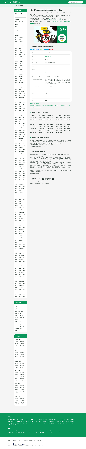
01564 (16, 65)
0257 (20, 114)
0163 (16, 71)
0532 (20, 160)
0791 (20, 220)
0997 (24, 296)
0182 (20, 87)
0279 (24, 125)
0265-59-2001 (33, 128)
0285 (24, 129)
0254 (20, 112)
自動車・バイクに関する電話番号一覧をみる (39, 183)
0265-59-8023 (42, 117)
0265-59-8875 (59, 115)
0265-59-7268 (33, 123)
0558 (24, 171)
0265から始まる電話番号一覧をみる (37, 146)
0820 (16, 225)
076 (16, 209)
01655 (16, 78)
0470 (23, 147)
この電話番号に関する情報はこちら (37, 103)
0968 (20, 280)
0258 (24, 114)
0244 (20, 108)
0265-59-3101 (59, 130)
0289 (24, 130)
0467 (16, 147)
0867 (24, 250)
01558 (16, 63)
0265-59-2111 (67, 128)
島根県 (21, 385)
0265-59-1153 (50, 121)
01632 (20, 71)
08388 (16, 235)
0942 (24, 266)
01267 (16, 41)
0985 (24, 289)
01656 (21, 78)
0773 (24, 214)
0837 (24, 231)
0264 (24, 117)
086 (20, 248)
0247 (16, 110)
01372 (20, 45)
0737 (24, 197)
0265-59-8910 (33, 124)
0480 (23, 151)
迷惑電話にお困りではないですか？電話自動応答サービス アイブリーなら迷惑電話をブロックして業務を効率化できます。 (50, 106)
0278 (20, 125)
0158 (16, 67)
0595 (16, 190)
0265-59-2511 (59, 123)
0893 (16, 261)
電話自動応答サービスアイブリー (36, 440)
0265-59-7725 (50, 132)
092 (16, 265)
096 (23, 276)
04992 (20, 155)
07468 (16, 205)
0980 (23, 285)
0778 (24, 216)
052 (20, 158)
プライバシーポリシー (17, 440)
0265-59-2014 (33, 115)
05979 (16, 192)
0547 (20, 166)
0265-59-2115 (33, 119)
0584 (16, 186)
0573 (20, 179)
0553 (16, 170)
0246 (24, 108)
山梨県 (16, 363)
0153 (20, 60)
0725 (20, 196)
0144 (20, 54)
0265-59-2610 (67, 117)
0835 (16, 231)
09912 (16, 293)
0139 (20, 48)
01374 (16, 46)
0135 (20, 43)
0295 (20, 134)
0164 (16, 74)
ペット (16, 326)
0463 (16, 145)
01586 (20, 67)
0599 (16, 194)
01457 (21, 56)
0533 (24, 160)
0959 (20, 276)
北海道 (16, 341)
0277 (16, 125)
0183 (23, 87)
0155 (21, 61)
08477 (20, 239)
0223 (23, 97)
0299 (20, 136)
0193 (20, 93)
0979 (16, 285)
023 (23, 101)
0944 (20, 268)
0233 (16, 102)
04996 (21, 156)
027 (23, 121)
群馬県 (16, 358)
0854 (20, 244)
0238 (20, 104)
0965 (20, 278)
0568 (20, 177)
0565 (20, 175)
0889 (16, 259)
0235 (24, 102)
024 (23, 104)
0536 (16, 162)
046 (19, 143)
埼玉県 (16, 354)
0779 (16, 218)
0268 (16, 121)
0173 (16, 84)
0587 (16, 188)
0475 (16, 149)
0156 (21, 63)
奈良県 (16, 380)
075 (23, 207)
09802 (16, 287)
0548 (24, 166)
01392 (16, 50)
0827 (20, 227)
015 (24, 58)
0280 (20, 127)
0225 (20, 99)
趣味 (23, 310)
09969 (20, 296)
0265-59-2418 (59, 124)
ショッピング (18, 324)
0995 (24, 294)
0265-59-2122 (42, 124)
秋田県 (16, 345)
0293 (23, 132)
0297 (16, 136)
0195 (16, 95)
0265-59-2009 (50, 115)
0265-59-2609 (67, 121)
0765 (16, 211)
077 (20, 212)
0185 (20, 89)
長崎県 (16, 400)
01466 (20, 58)
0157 (21, 65)
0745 (16, 203)
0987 (20, 291)
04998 (16, 158)
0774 (16, 216)
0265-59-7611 (59, 121)
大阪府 (16, 376)
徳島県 (21, 389)
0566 (24, 175)
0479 (16, 151)
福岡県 (16, 398)
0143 (16, 54)
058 (20, 184)
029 (16, 132)
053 (23, 158)
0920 (20, 265)
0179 (24, 86)
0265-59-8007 (42, 119)
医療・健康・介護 (19, 311)
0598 (21, 192)
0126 (20, 39)
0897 (20, 263)
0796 (20, 222)
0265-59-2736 (50, 128)
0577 (21, 183)
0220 (20, 97)
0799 (20, 224)
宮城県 (21, 343)
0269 (20, 121)
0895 (24, 261)
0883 (23, 255)
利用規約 (26, 440)
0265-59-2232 (67, 123)
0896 (16, 263)
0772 (20, 214)
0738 (16, 199)
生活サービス (18, 306)
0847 (16, 239)
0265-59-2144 (33, 126)
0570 (16, 32)
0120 (16, 15)
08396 (21, 235)
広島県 (21, 387)
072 (22, 194)
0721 (16, 196)
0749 (20, 207)
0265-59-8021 (33, 132)
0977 (20, 283)
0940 (20, 266)
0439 (20, 142)
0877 (20, 253)
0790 (16, 220)
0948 (20, 270)
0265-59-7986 (50, 124)
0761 (20, 209)
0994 (20, 294)
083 (16, 229)
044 (23, 142)
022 (16, 97)
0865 (16, 250)
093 (23, 265)
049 (16, 153)
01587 (16, 69)
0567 (16, 177)
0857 (20, 246)
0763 (23, 209)
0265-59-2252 (48, 56)
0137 (16, 45)
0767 (24, 211)
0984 (20, 289)
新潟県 (16, 365)
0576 (20, 181)
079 (23, 218)
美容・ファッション (19, 315)
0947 (16, 270)
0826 (16, 227)
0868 (16, 252)
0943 (16, 268)
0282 (23, 127)
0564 (16, 175)
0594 (23, 188)
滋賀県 (21, 378)
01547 (16, 61)
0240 (16, 106)
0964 (16, 278)
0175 (24, 84)
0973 (23, 281)
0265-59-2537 (42, 128)
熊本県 (21, 400)
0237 (16, 104)
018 (16, 87)
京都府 (16, 378)
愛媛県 (21, 391)
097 (16, 281)
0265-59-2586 (50, 126)
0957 (16, 276)
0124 (23, 37)
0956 (24, 274)
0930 (16, 266)
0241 (20, 106)
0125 (16, 39)
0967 (16, 280)
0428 (16, 140)
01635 (21, 73)
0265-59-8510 (42, 126)
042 (19, 138)
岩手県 (16, 343)
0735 (16, 197)
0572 (16, 179)
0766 (20, 211)
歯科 (16, 330)
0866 (20, 250)
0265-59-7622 (50, 117)
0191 (23, 91)
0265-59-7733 (50, 119)
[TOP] (13, 5)
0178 (20, 86)
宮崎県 (21, 402)
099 (23, 291)
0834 (23, 229)
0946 (24, 268)
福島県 (16, 347)
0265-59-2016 (33, 121)
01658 (16, 80)
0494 (23, 153)
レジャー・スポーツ (19, 317)
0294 (16, 134)
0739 (20, 199)
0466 (24, 145)
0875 (16, 253)
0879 (24, 253)
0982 (21, 287)
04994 (16, 156)
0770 (23, 212)
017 (20, 82)
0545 (16, 166)
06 (19, 194)
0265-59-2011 (67, 130)
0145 (24, 54)
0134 (16, 43)
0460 (23, 143)
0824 (24, 225)
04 (15, 138)
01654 (20, 76)
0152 (16, 60)
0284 (20, 129)
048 (20, 151)
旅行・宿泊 (17, 310)
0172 (23, 82)
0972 (20, 281)
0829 (24, 227)
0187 (16, 91)
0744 (24, 201)
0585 (20, 186)
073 (23, 196)
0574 (24, 179)
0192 (16, 93)
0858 (24, 246)
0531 (16, 160)
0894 (20, 261)
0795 (16, 222)
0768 (16, 212)
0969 (24, 280)
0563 (24, 173)
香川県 (16, 391)
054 (20, 164)
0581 (23, 184)
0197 (20, 95)
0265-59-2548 (67, 115)
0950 (20, 272)
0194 (24, 93)
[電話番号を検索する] (70, 2)
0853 (16, 244)
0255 (24, 112)
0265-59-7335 (67, 126)
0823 (20, 225)
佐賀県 (21, 398)
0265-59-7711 (59, 128)
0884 (16, 257)
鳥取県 (16, 385)
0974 (16, 283)
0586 (24, 186)
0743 (20, 201)
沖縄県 (22, 404)
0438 (16, 142)
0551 (23, 168)
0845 (20, 237)
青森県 (21, 341)
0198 (24, 95)
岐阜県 (16, 374)
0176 (16, 86)
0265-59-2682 (33, 117)
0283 (16, 129)
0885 (20, 257)
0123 (20, 37)
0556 (16, 171)
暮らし (21, 326)
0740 (24, 199)
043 (20, 140)
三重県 (21, 374)
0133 (21, 41)
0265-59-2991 (59, 117)
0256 (16, 114)
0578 (16, 184)
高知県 (16, 393)
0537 (20, 162)
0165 (16, 76)
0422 (22, 138)
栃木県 (21, 356)
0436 (23, 140)
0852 (21, 242)
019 (20, 91)
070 (16, 21)
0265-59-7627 (42, 123)
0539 (16, 164)
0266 (20, 119)
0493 (20, 153)
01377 (21, 46)
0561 (16, 173)
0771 (16, 214)
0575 (16, 181)
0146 (16, 58)
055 (16, 168)
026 (20, 115)
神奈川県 (22, 352)
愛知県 (21, 372)
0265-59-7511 (42, 121)
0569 (24, 177)
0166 (21, 80)
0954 (16, 274)
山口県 (16, 389)
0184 (16, 89)
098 (20, 285)
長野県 (21, 363)
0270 (16, 123)
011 (16, 37)
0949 (24, 270)
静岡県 (16, 372)
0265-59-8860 (50, 123)
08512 (20, 240)
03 (23, 136)
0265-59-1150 (59, 119)
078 (20, 218)
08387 (20, 233)
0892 (23, 259)
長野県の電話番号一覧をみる (36, 173)
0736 (20, 197)
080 (19, 21)
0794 (24, 220)
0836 (20, 231)
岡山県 (16, 387)
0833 (20, 229)
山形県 (21, 345)
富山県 (21, 365)
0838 (16, 233)
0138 (16, 48)
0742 (16, 201)
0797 (24, 222)
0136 (24, 43)
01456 (16, 56)
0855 (24, 244)
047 (20, 147)
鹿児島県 (17, 404)
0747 (21, 205)
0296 (24, 134)
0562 (20, 173)
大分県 (16, 402)
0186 (24, 89)
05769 (16, 183)
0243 (16, 108)
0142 (21, 52)
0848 (16, 240)
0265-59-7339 (67, 119)
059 (20, 188)
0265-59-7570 (42, 115)
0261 (16, 117)
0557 (20, 171)
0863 (23, 248)
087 (23, 252)
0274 (20, 123)
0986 (16, 291)
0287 (16, 130)
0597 (24, 190)
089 (20, 259)
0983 (16, 289)
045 (16, 143)
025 (23, 110)
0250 (16, 112)
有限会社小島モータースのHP (55, 19)
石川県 (16, 367)
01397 (21, 50)
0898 (24, 263)
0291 (20, 132)
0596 (20, 190)
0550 (20, 168)
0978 (24, 283)
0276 (24, 123)
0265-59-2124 (59, 126)
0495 (16, 155)
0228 (16, 101)
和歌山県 (22, 380)
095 (16, 272)
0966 (24, 278)
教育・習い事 (18, 313)
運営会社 (10, 440)
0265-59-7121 (50, 130)
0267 (24, 119)
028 (16, 127)
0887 (24, 257)
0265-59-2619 (59, 132)
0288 (20, 130)
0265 (16, 119)
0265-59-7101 (42, 132)
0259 (16, 115)
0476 (20, 149)
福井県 (21, 367)
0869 (20, 252)
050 (16, 26)
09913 (21, 293)
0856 (16, 246)
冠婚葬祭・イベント (19, 328)
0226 (24, 99)
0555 (24, 170)
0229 (20, 101)
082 (23, 224)
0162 (21, 69)
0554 (20, 170)
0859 (16, 248)
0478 (24, 149)
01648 (20, 74)
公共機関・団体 (18, 323)
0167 (16, 82)
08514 (16, 242)
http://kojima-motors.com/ (50, 66)
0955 (20, 274)
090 (22, 21)
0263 (20, 117)
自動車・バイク (48, 72)
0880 (20, 255)
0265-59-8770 (33, 130)
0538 (24, 162)
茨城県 (16, 356)
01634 (16, 73)
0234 (20, 102)
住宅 (24, 306)
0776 (20, 216)
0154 (24, 60)
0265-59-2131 (42, 130)
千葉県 (21, 354)
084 (16, 237)
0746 (20, 203)
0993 (16, 294)
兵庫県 (21, 376)
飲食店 (16, 319)
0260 (23, 115)
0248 (20, 110)
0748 (16, 207)
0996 (16, 296)
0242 (24, 106)
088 (16, 255)
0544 (23, 164)
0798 (16, 224)
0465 (20, 145)
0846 (23, 237)
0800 (20, 15)
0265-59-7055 (67, 124)
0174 (20, 84)
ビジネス (17, 308)
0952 (23, 272)
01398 (16, 52)
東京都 (16, 352)
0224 (16, 99)
